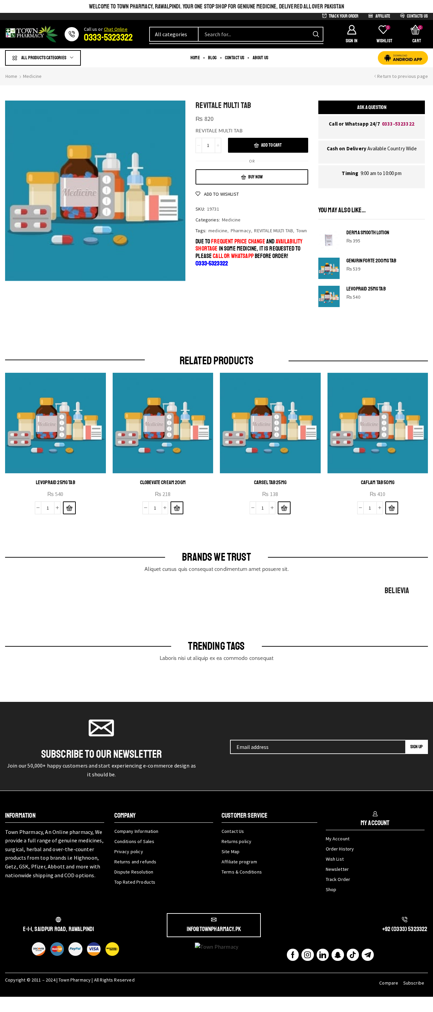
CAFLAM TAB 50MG (377, 482)
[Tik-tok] (353, 955)
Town (301, 231)
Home (11, 76)
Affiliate (382, 16)
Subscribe (413, 983)
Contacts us (417, 16)
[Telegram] (368, 955)
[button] (351, 34)
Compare (388, 983)
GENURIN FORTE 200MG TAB (371, 261)
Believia (397, 590)
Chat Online (116, 29)
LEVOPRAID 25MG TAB (366, 289)
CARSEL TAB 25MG (270, 482)
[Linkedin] (323, 955)
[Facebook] (293, 955)
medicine (217, 231)
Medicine (32, 76)
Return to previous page (402, 76)
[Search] (316, 34)
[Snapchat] (338, 955)
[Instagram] (307, 955)
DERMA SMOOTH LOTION (367, 233)
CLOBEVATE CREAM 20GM (163, 482)
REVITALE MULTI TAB (273, 231)
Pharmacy (241, 231)
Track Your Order (344, 16)
